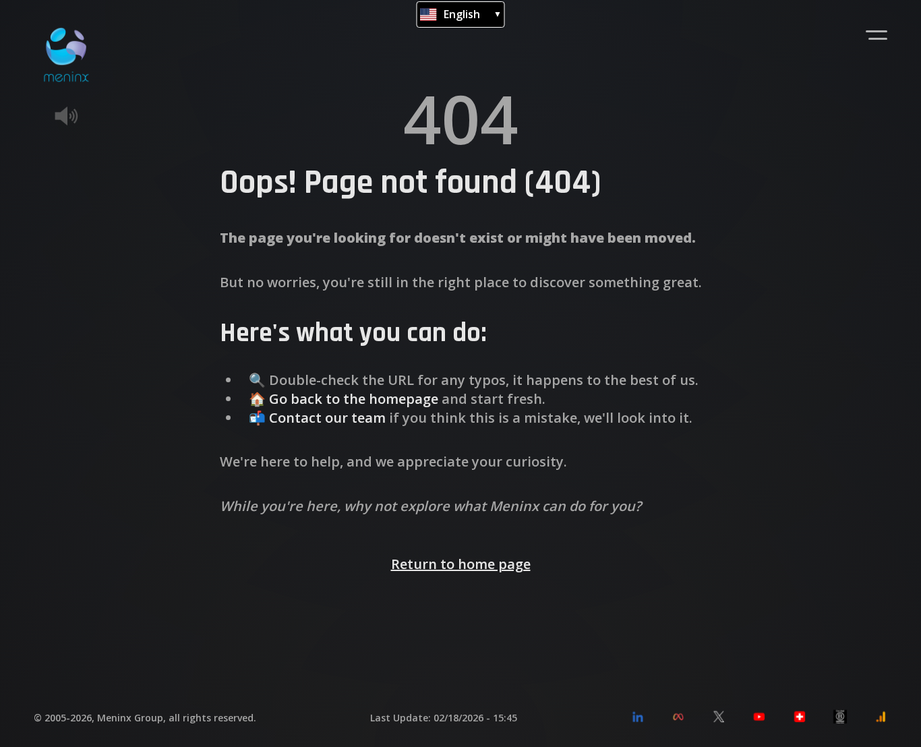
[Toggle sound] (86, 115)
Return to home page (461, 564)
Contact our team (327, 418)
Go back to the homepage (353, 399)
